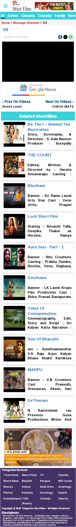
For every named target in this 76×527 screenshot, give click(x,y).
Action (12, 15)
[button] (60, 37)
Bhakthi (27, 480)
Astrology (46, 492)
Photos (8, 492)
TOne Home (10, 475)
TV (41, 475)
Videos (26, 486)
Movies (8, 486)
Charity (63, 498)
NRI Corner (65, 480)
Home (5, 22)
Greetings (64, 486)
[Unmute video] (38, 62)
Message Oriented (26, 22)
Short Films (29, 475)
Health (62, 492)
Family (60, 15)
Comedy (45, 15)
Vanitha (63, 475)
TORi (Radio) (26, 501)
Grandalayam (12, 498)
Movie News (11, 480)
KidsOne (27, 492)
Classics (28, 15)
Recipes (45, 480)
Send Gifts (47, 486)
